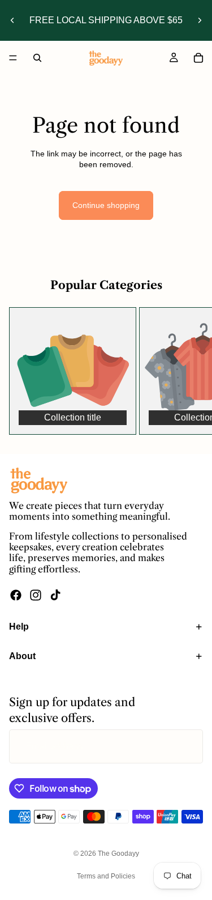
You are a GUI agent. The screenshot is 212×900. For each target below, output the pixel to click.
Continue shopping (106, 205)
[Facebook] (16, 594)
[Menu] (13, 58)
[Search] (37, 57)
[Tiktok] (55, 594)
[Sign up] (186, 746)
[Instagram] (35, 594)
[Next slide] (199, 20)
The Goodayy (118, 853)
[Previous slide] (12, 20)
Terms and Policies (106, 876)
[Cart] (198, 57)
